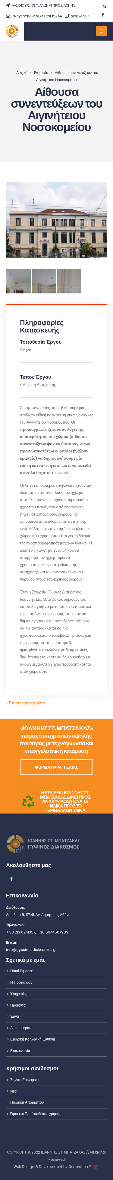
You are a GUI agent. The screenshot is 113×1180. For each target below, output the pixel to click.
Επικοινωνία (20, 1050)
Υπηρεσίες (18, 994)
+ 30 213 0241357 (20, 932)
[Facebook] (102, 14)
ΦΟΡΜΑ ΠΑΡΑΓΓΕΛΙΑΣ (56, 767)
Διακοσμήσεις (21, 1027)
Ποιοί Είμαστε (21, 971)
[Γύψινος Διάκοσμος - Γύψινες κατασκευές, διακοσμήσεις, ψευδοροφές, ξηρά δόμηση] (12, 31)
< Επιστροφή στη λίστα (25, 703)
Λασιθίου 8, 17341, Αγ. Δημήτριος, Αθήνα (43, 5)
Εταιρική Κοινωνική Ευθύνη (32, 1039)
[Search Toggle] (104, 6)
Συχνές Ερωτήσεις (24, 1079)
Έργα (14, 1016)
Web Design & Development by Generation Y (53, 1166)
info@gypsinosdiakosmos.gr (36, 16)
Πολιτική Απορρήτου (27, 1102)
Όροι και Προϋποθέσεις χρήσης (35, 1113)
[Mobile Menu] (101, 31)
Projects (41, 72)
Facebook (11, 878)
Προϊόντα (18, 1005)
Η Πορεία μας (21, 982)
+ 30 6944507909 (52, 932)
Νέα (13, 1091)
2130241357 (79, 16)
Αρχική (21, 72)
